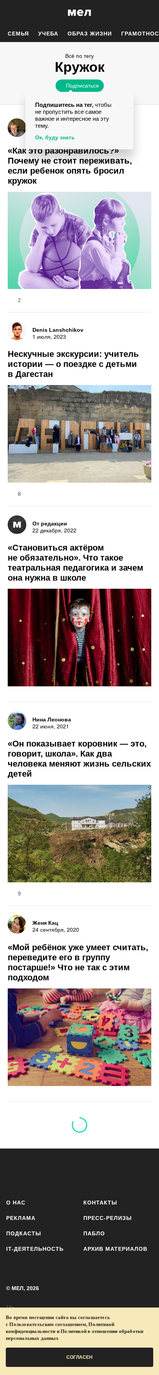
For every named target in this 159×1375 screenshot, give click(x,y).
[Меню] (147, 12)
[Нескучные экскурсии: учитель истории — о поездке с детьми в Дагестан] (79, 435)
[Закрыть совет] (126, 99)
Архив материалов (115, 1249)
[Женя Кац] (17, 924)
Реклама (21, 1218)
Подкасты (23, 1233)
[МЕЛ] (79, 12)
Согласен (79, 1357)
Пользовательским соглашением (47, 1324)
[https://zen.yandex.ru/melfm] (36, 1172)
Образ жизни (90, 33)
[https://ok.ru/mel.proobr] (123, 1172)
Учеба (48, 33)
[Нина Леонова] (17, 720)
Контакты (100, 1202)
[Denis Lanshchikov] (17, 331)
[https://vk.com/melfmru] (57, 1172)
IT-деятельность (35, 1249)
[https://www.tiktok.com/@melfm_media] (79, 1172)
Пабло (94, 1233)
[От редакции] (17, 524)
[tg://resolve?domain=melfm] (14, 1172)
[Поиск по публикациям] (11, 12)
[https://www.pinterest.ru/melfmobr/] (101, 1172)
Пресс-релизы (107, 1218)
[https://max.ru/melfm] (144, 1172)
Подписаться (82, 85)
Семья (18, 33)
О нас (15, 1202)
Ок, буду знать (55, 137)
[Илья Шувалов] (17, 127)
